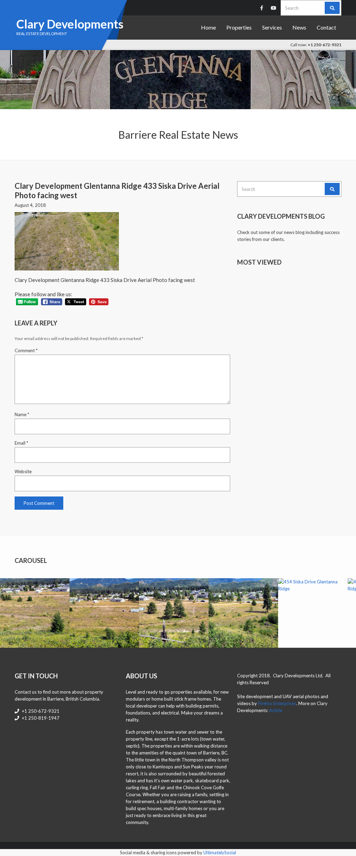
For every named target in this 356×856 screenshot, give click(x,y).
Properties (239, 27)
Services (272, 27)
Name (22, 414)
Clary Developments (69, 24)
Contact (326, 27)
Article (275, 710)
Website (23, 471)
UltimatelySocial (219, 852)
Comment (26, 350)
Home (208, 27)
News (299, 27)
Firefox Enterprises (277, 703)
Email (21, 443)
